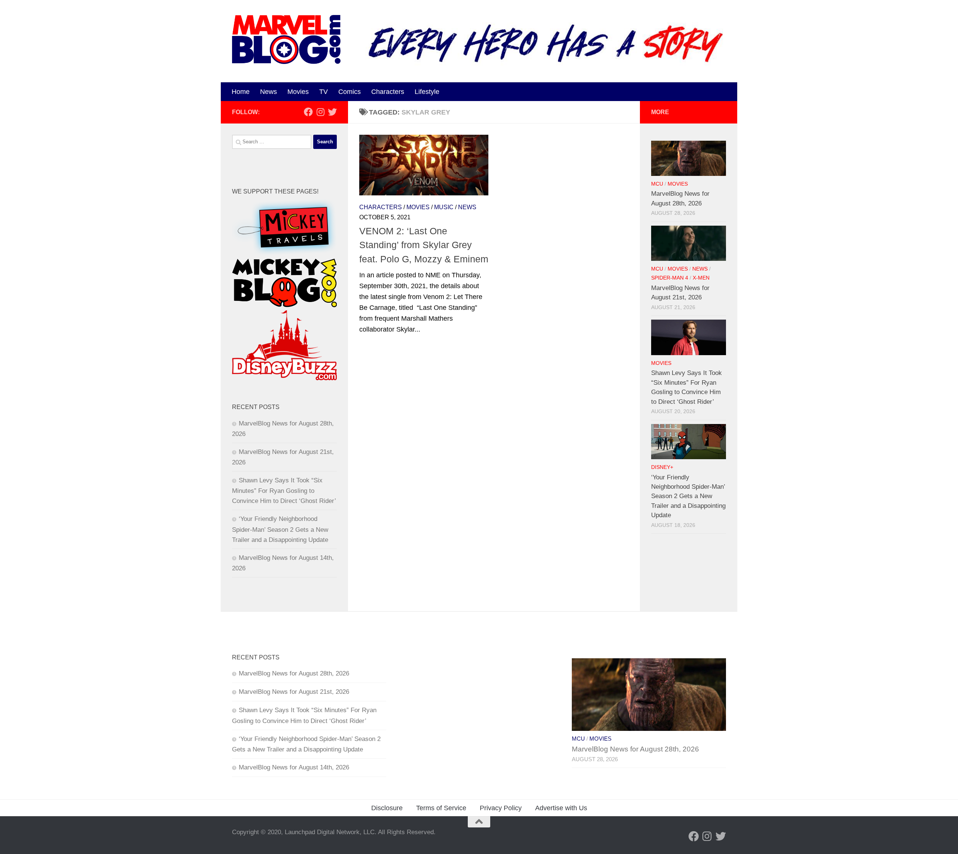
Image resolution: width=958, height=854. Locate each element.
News (268, 91)
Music (444, 207)
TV (323, 91)
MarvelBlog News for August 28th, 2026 (294, 673)
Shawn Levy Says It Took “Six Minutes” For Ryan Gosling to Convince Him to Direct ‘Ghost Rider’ (284, 490)
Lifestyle (427, 91)
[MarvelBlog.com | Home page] (286, 39)
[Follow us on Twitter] (332, 111)
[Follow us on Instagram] (320, 111)
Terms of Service (441, 808)
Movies (298, 91)
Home (241, 91)
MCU (657, 184)
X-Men (701, 278)
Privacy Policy (501, 808)
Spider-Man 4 (669, 278)
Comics (349, 91)
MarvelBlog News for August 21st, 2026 (294, 691)
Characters (387, 91)
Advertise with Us (561, 808)
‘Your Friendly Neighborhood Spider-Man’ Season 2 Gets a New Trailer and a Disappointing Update (280, 529)
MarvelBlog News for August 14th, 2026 (294, 767)
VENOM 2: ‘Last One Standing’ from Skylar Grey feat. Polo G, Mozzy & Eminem (423, 245)
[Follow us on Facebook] (308, 111)
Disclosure (387, 808)
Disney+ (662, 467)
